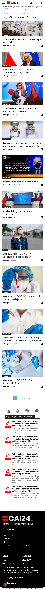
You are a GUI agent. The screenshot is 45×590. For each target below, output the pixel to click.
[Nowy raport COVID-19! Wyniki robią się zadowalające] (22, 279)
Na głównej (6, 35)
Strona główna (7, 14)
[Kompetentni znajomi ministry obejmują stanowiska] (22, 93)
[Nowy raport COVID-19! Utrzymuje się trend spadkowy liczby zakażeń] (22, 322)
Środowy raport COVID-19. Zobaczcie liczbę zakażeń (17, 255)
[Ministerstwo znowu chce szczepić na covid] (22, 28)
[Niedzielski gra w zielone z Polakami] (22, 199)
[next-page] (29, 398)
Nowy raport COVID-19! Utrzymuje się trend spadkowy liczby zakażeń (21, 339)
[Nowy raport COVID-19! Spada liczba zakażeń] (22, 363)
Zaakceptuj (11, 583)
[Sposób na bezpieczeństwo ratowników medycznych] (22, 59)
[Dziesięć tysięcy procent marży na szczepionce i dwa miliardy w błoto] (22, 130)
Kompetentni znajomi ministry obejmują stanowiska (19, 110)
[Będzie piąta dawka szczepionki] (22, 167)
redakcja (5, 45)
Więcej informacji (14, 577)
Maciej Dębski (7, 149)
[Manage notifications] (5, 585)
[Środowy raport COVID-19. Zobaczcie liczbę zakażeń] (22, 237)
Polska (5, 250)
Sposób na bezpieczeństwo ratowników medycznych (17, 71)
